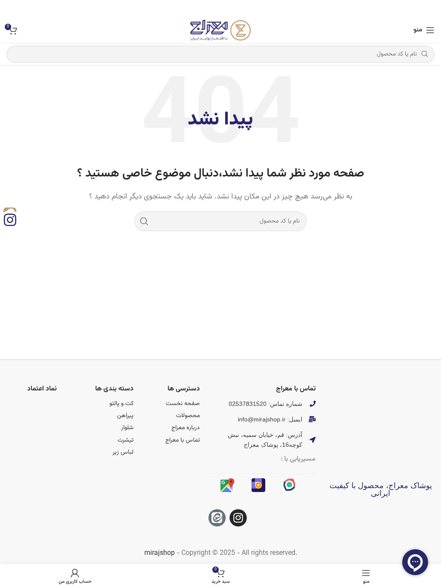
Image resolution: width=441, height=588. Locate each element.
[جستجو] (144, 221)
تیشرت (126, 440)
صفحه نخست (183, 404)
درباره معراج (185, 428)
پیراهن (125, 416)
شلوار (127, 428)
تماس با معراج (182, 440)
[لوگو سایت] (220, 30)
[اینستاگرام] (10, 220)
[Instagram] (238, 517)
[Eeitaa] (217, 517)
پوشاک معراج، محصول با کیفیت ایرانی (380, 489)
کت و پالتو (121, 404)
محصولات (188, 416)
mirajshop (159, 553)
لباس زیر (123, 452)
